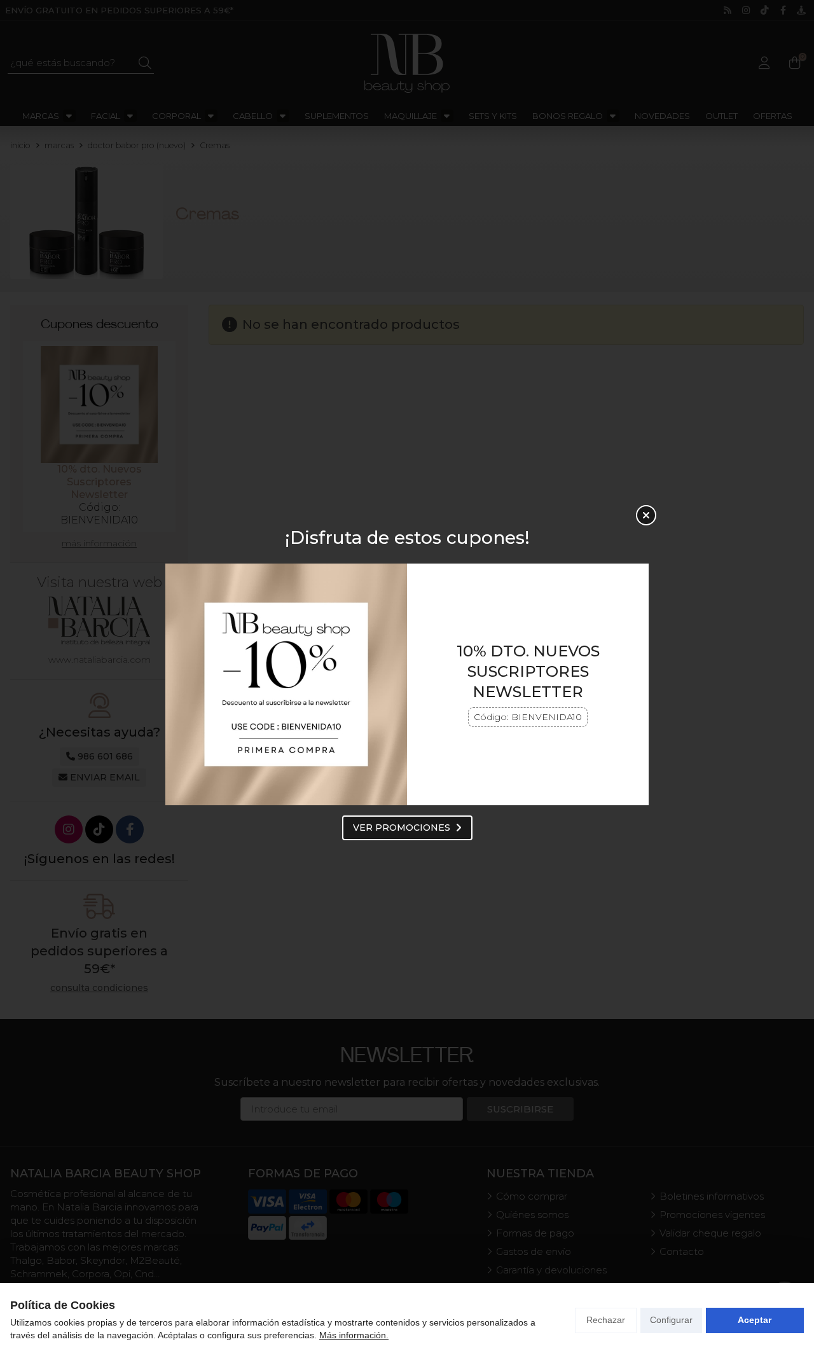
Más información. (354, 1335)
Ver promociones (401, 827)
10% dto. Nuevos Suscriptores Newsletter (528, 671)
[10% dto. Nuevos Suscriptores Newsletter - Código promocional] (286, 684)
